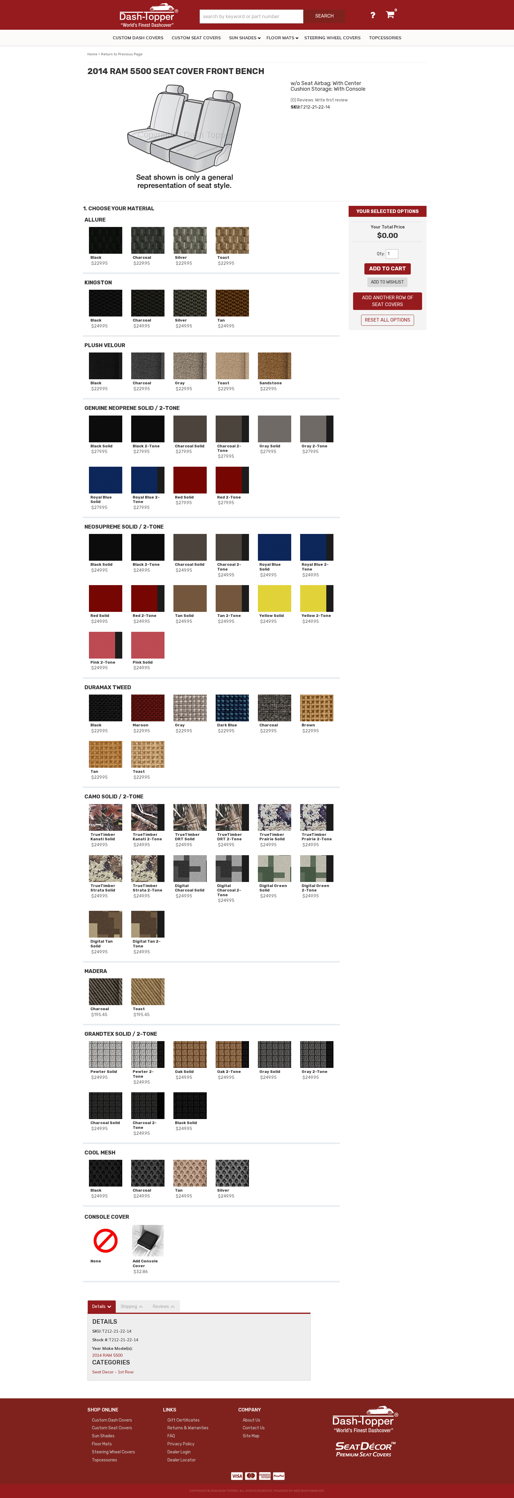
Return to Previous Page (121, 54)
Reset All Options (387, 320)
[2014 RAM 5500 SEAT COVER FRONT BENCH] (184, 137)
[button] (273, 16)
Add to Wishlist (387, 282)
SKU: (295, 107)
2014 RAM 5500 (107, 1355)
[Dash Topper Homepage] (149, 15)
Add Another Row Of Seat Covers (387, 301)
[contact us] (372, 14)
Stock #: (100, 1339)
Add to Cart (387, 268)
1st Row (126, 1372)
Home (92, 54)
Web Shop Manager (309, 1491)
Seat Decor (103, 1372)
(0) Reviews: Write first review (319, 100)
